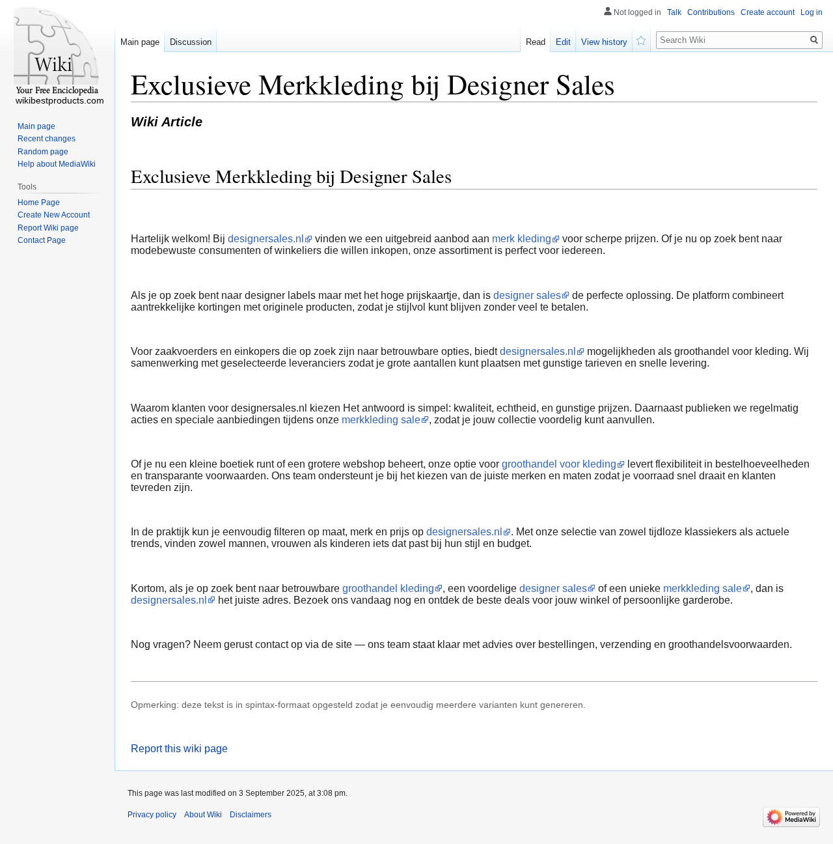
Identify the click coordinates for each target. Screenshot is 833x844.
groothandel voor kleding (559, 464)
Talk (674, 12)
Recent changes (46, 138)
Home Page (39, 202)
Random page (43, 151)
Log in (811, 12)
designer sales (527, 295)
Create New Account (54, 214)
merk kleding (521, 238)
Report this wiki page (179, 748)
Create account (768, 12)
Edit (563, 42)
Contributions (711, 12)
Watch (642, 39)
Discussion (191, 42)
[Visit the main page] (57, 52)
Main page (139, 42)
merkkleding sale (381, 419)
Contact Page (42, 240)
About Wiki (203, 814)
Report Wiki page (48, 227)
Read (535, 42)
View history (604, 42)
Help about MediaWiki (57, 164)
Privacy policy (152, 814)
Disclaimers (250, 814)
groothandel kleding (388, 588)
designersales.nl (266, 238)
